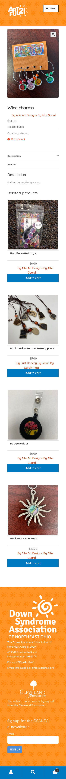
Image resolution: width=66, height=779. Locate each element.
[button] (53, 34)
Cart (51, 769)
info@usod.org (24, 667)
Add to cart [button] (33, 278)
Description (14, 155)
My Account (11, 772)
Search (33, 772)
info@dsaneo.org (43, 667)
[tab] (33, 156)
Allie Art (24, 133)
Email (11, 733)
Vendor (11, 164)
